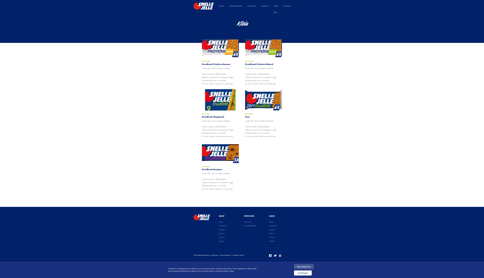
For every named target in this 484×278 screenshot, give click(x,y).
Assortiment (235, 6)
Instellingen (303, 273)
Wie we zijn (248, 222)
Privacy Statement (225, 255)
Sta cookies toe (304, 267)
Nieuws (264, 6)
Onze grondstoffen (250, 226)
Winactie (251, 6)
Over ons (275, 9)
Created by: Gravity (238, 255)
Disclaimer (214, 255)
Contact (287, 6)
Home (221, 6)
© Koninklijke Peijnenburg (201, 255)
